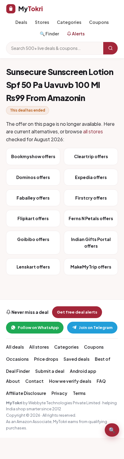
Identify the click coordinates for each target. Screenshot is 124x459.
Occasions (17, 359)
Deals (21, 22)
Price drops (46, 359)
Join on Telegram (96, 327)
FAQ (101, 381)
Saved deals (76, 359)
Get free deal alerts (77, 312)
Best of (102, 359)
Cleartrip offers (91, 156)
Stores (42, 22)
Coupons (99, 22)
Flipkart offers (33, 218)
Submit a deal (49, 371)
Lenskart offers (33, 266)
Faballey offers (33, 197)
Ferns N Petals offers (91, 218)
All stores (39, 347)
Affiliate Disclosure (26, 393)
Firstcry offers (91, 197)
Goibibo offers (33, 239)
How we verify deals (70, 381)
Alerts (78, 33)
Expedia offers (91, 177)
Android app (83, 371)
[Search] (110, 48)
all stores (93, 131)
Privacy (59, 393)
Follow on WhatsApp (38, 327)
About (13, 381)
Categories (69, 22)
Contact (34, 381)
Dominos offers (33, 177)
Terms (79, 393)
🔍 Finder (49, 33)
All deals (15, 347)
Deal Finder (18, 371)
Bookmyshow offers (33, 156)
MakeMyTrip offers (90, 266)
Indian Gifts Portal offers (91, 242)
